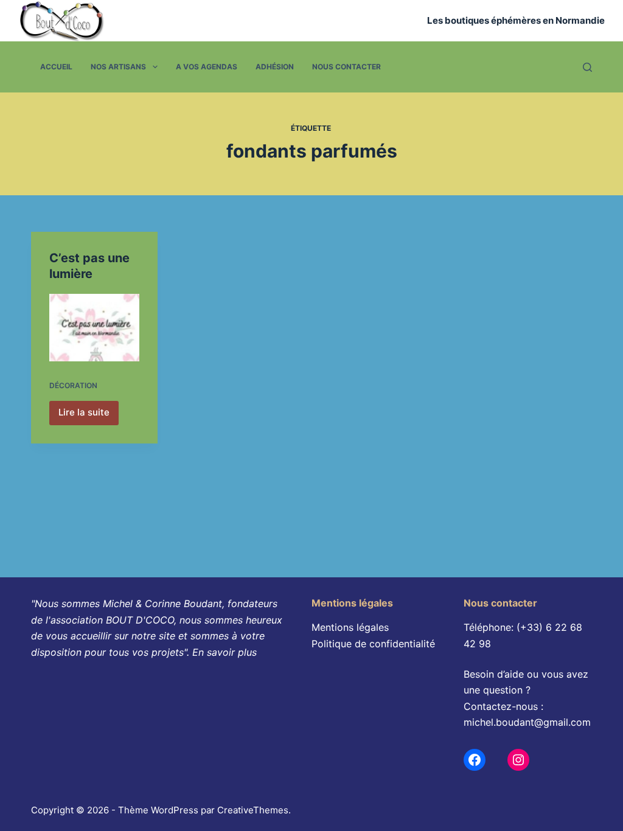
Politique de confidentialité (373, 644)
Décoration (73, 385)
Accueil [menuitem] (56, 66)
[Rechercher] (587, 67)
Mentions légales (350, 627)
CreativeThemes (252, 810)
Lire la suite (87, 415)
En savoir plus (224, 652)
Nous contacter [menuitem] (346, 66)
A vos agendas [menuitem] (206, 66)
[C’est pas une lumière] (94, 327)
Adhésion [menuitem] (275, 66)
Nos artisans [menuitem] (118, 66)
